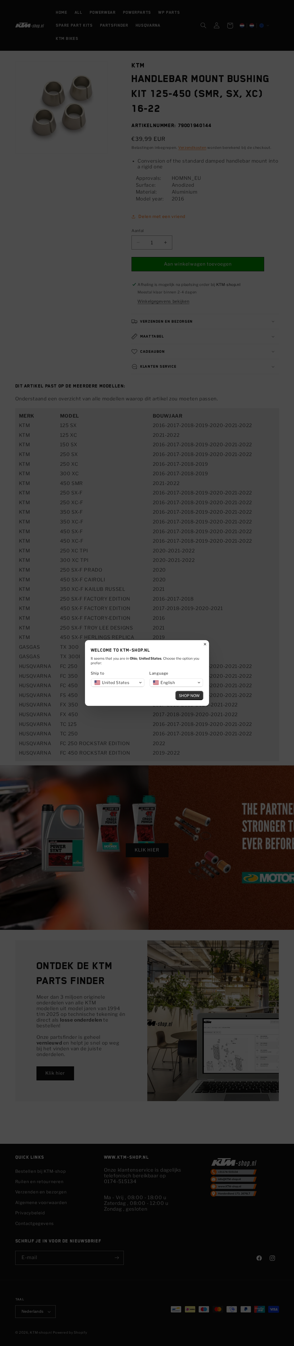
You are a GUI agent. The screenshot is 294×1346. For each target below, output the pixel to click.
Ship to (97, 673)
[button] (118, 682)
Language (159, 673)
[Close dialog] (205, 644)
